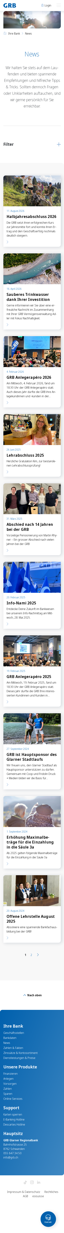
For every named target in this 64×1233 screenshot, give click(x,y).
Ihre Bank (14, 33)
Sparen (7, 1094)
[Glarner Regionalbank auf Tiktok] (25, 1182)
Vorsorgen (10, 1084)
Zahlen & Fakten (13, 1048)
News (6, 1043)
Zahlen (7, 1089)
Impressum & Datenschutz (23, 1192)
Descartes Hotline (14, 1124)
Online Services (12, 1099)
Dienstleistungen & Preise (19, 1058)
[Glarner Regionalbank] (16, 5)
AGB (25, 1196)
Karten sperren (12, 1114)
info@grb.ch (10, 1157)
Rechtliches (51, 1192)
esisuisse (38, 1196)
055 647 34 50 (12, 1153)
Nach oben (34, 995)
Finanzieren (10, 1074)
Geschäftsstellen (13, 1033)
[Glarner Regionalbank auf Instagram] (32, 1182)
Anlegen (8, 1079)
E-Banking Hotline (14, 1119)
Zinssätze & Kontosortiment (20, 1053)
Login (47, 5)
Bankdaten (9, 1038)
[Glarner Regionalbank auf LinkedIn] (38, 1182)
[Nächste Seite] (37, 955)
